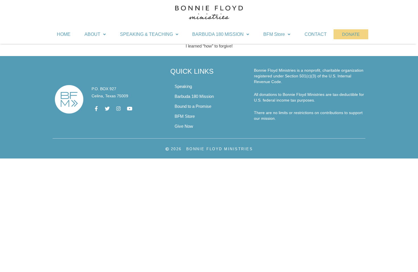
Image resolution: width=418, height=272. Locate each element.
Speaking (183, 86)
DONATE (351, 34)
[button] (95, 34)
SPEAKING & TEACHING (146, 34)
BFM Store (274, 34)
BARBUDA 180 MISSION (218, 34)
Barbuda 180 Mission (194, 96)
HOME (64, 34)
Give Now (184, 126)
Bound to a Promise (193, 106)
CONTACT (316, 34)
